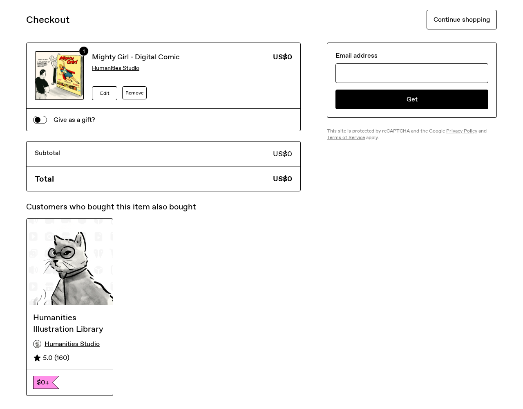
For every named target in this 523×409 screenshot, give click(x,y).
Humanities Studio (115, 68)
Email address (356, 55)
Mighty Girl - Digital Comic (136, 56)
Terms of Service (346, 137)
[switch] (40, 120)
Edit (105, 93)
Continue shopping (462, 19)
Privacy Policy (461, 131)
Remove (134, 93)
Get (412, 99)
